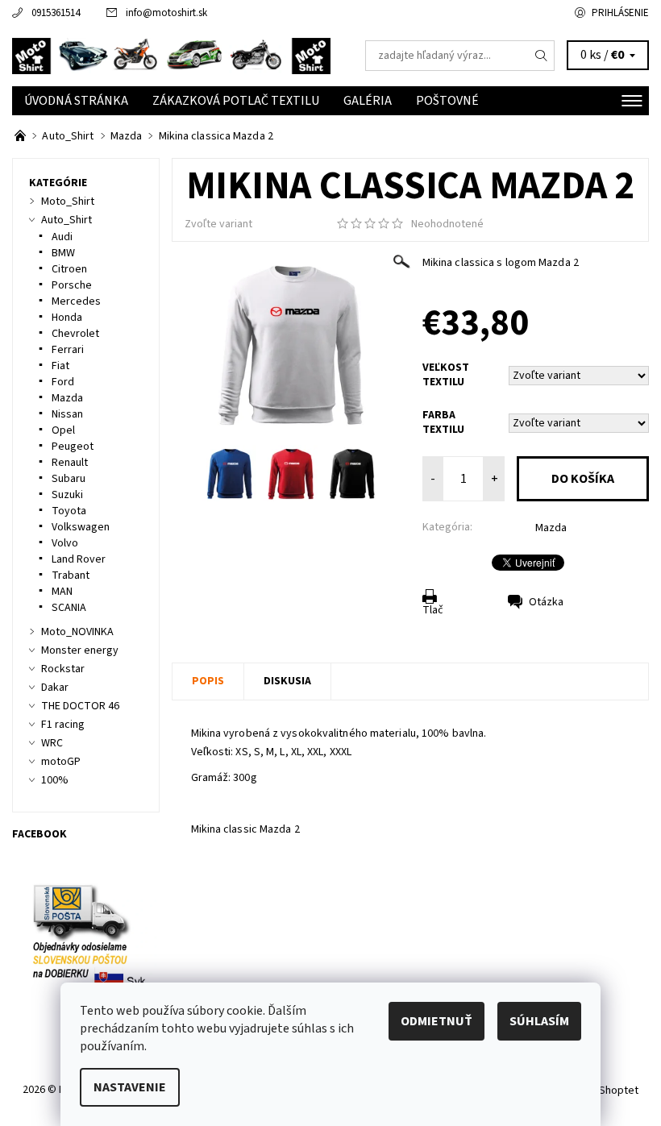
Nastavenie (130, 1087)
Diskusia (287, 681)
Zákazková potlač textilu (235, 101)
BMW (63, 253)
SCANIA (69, 608)
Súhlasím (539, 1021)
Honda (67, 318)
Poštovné (447, 101)
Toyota (69, 511)
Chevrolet (75, 334)
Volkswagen (81, 527)
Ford (63, 382)
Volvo (65, 543)
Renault (70, 463)
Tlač (432, 610)
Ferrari (68, 350)
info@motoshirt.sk (166, 13)
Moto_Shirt (67, 201)
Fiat (60, 366)
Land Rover (79, 559)
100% (55, 780)
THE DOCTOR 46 (80, 706)
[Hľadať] (542, 55)
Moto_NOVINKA (77, 632)
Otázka (546, 602)
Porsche (72, 285)
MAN (62, 592)
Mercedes (76, 301)
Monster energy (79, 650)
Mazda (551, 528)
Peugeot (73, 446)
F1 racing (63, 725)
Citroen (69, 269)
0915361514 (55, 13)
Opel (63, 430)
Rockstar (63, 669)
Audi (62, 237)
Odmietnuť (436, 1021)
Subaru (68, 479)
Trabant (70, 575)
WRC (52, 743)
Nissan (67, 414)
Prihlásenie (620, 13)
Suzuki (67, 495)
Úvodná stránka (76, 101)
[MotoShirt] (171, 55)
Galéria (367, 101)
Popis (208, 681)
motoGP (61, 762)
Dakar (55, 687)
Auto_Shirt (66, 220)
